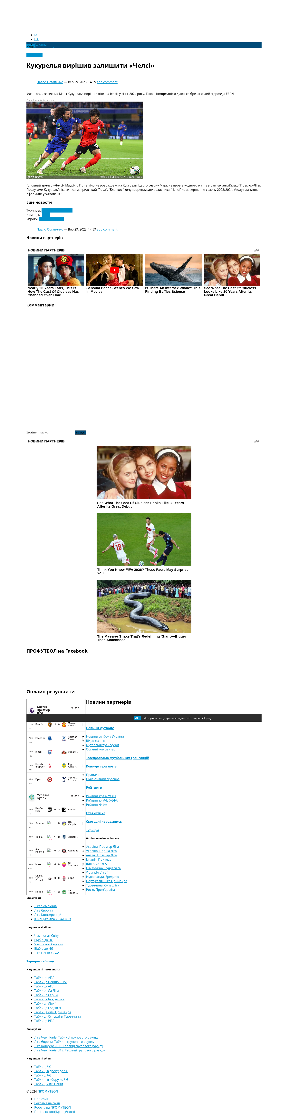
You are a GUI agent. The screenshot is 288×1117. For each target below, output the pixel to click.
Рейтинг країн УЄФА (101, 796)
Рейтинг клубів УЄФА (102, 800)
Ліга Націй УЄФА (46, 953)
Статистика (95, 813)
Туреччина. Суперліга (102, 885)
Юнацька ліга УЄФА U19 (52, 919)
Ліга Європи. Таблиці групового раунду (64, 1042)
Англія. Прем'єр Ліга (101, 855)
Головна (40, 44)
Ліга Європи (43, 910)
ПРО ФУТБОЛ (48, 1091)
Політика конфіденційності (54, 1112)
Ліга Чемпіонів (45, 906)
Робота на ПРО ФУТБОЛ (52, 1107)
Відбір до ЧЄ (43, 948)
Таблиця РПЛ (44, 1021)
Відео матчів (95, 741)
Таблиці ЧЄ (42, 1075)
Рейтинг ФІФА (96, 805)
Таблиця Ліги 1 (45, 1003)
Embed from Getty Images (40, 100)
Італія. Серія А (96, 864)
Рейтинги (94, 787)
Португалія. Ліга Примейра (106, 881)
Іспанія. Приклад (98, 859)
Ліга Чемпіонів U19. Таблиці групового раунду (69, 1050)
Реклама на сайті (47, 1103)
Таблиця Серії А (46, 995)
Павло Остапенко (50, 82)
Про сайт (41, 1099)
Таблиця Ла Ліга (46, 990)
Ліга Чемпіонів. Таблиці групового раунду (66, 1037)
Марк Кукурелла (51, 219)
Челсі (46, 215)
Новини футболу (100, 728)
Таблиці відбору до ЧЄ (51, 1079)
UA (36, 39)
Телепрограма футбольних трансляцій (117, 758)
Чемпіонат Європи (48, 944)
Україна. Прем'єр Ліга (102, 846)
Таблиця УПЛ (44, 978)
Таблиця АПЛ (44, 986)
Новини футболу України (105, 736)
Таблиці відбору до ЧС (51, 1071)
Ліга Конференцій (47, 915)
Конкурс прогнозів (101, 766)
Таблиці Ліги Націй (48, 1084)
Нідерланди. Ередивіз (102, 877)
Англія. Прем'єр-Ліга (57, 210)
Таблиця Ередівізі (47, 1008)
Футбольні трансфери (102, 745)
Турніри (92, 830)
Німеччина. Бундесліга (103, 868)
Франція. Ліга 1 (97, 872)
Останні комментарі (101, 749)
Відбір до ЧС (43, 940)
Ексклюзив (34, 55)
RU (36, 35)
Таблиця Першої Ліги (50, 982)
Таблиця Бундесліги (49, 999)
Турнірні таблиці (40, 961)
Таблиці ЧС (42, 1067)
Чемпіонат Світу (46, 935)
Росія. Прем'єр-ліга (100, 889)
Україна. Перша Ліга (101, 851)
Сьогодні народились (104, 821)
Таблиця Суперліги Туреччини (57, 1016)
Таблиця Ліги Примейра (52, 1012)
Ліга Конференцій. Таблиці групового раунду (68, 1046)
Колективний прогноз (103, 779)
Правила (92, 775)
